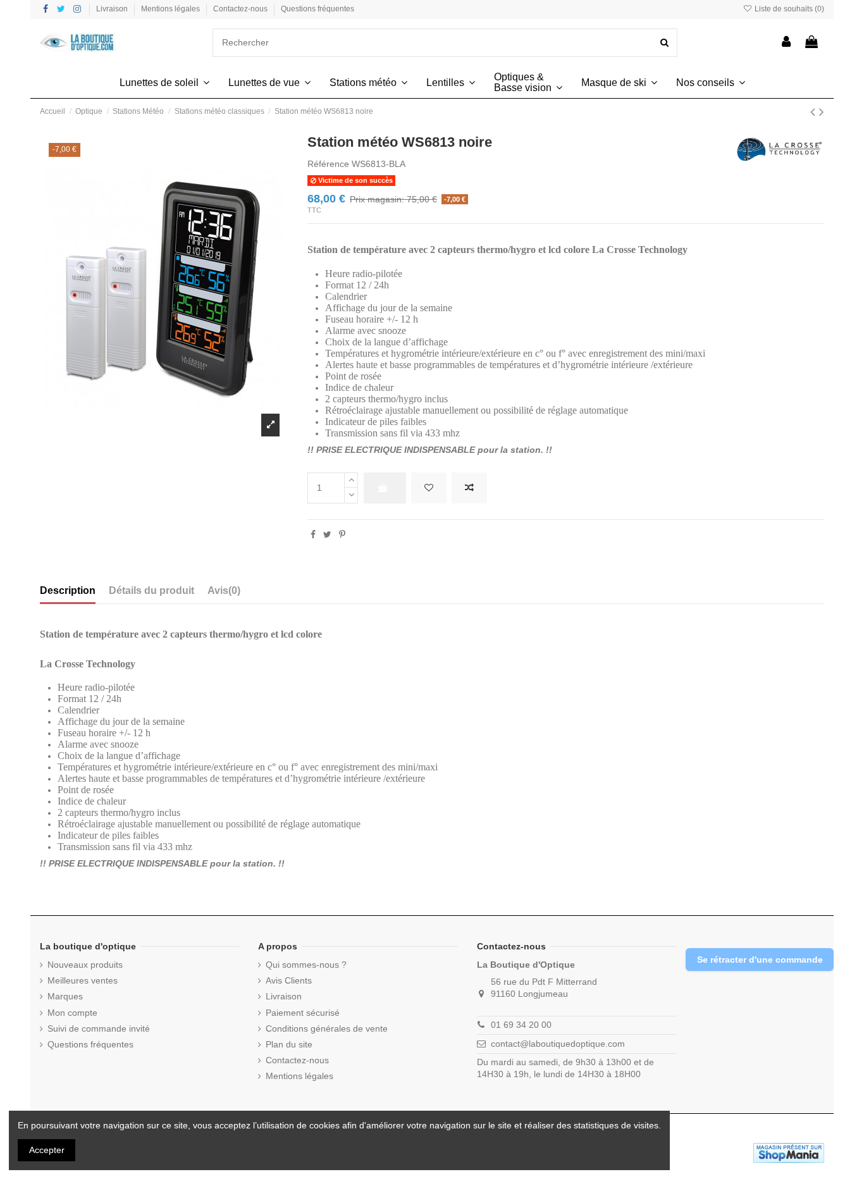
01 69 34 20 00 (521, 1025)
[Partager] (313, 534)
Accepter (47, 1150)
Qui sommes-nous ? (306, 965)
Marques (65, 996)
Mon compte (72, 1013)
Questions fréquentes (317, 8)
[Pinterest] (342, 534)
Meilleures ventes (82, 980)
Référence (328, 164)
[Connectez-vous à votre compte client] (787, 42)
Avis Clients (289, 980)
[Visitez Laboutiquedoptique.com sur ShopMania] (788, 1152)
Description (68, 590)
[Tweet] (327, 534)
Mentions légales (171, 8)
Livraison (113, 8)
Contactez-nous (241, 8)
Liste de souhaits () (788, 8)
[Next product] (821, 111)
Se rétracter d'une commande (760, 959)
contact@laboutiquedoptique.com (558, 1044)
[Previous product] (814, 111)
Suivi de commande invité (98, 1028)
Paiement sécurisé (303, 1013)
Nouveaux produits (85, 965)
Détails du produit (151, 590)
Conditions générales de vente (327, 1028)
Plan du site (289, 1044)
